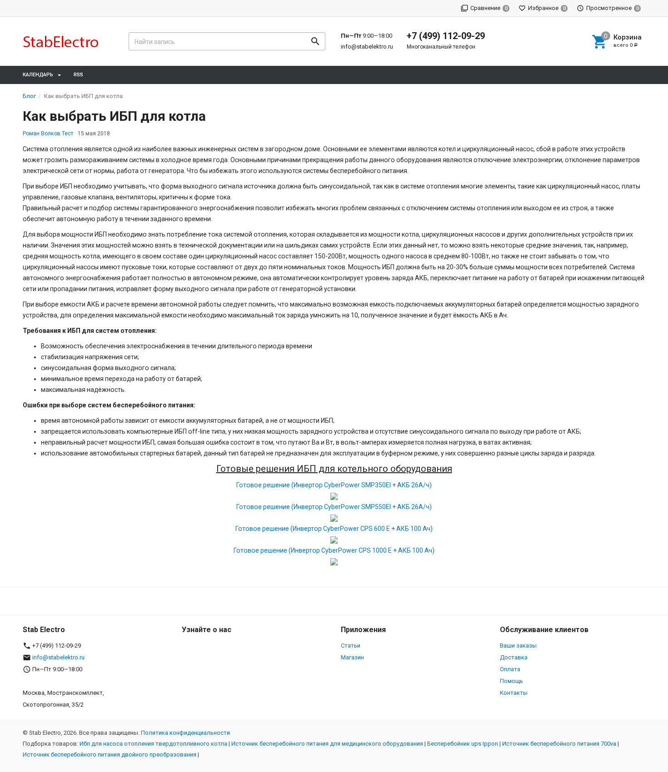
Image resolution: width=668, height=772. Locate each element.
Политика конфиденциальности (185, 732)
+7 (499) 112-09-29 (446, 35)
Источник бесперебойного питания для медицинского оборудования (327, 743)
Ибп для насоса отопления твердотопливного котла (153, 743)
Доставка (514, 657)
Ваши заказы (518, 645)
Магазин (352, 657)
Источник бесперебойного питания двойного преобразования (109, 754)
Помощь (511, 681)
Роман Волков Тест (48, 133)
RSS (78, 75)
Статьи (350, 645)
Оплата (510, 669)
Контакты (514, 692)
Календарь (38, 75)
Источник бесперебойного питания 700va (559, 743)
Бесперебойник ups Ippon (462, 743)
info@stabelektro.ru (367, 46)
